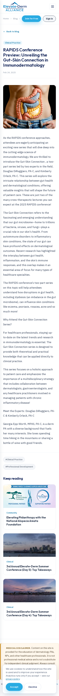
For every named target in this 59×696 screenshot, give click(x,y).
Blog (15, 18)
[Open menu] (52, 6)
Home (6, 18)
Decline (32, 687)
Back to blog (12, 31)
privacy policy (13, 678)
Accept (14, 687)
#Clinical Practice (14, 459)
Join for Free (31, 18)
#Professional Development (19, 466)
